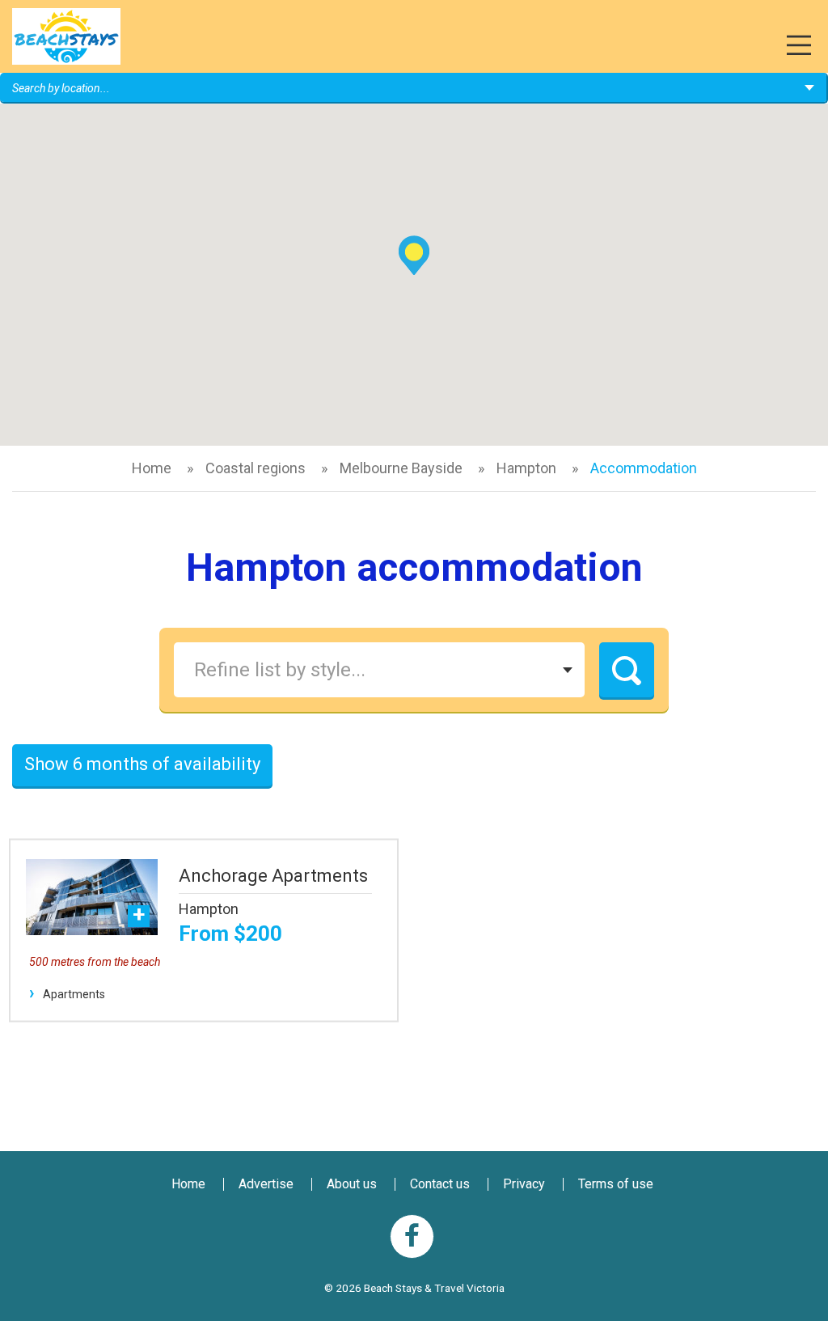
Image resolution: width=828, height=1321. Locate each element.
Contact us (440, 1184)
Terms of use (615, 1184)
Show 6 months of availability (142, 764)
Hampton (526, 467)
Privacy (524, 1184)
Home (151, 467)
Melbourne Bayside (401, 467)
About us (352, 1184)
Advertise (266, 1184)
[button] (414, 255)
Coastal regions (255, 467)
